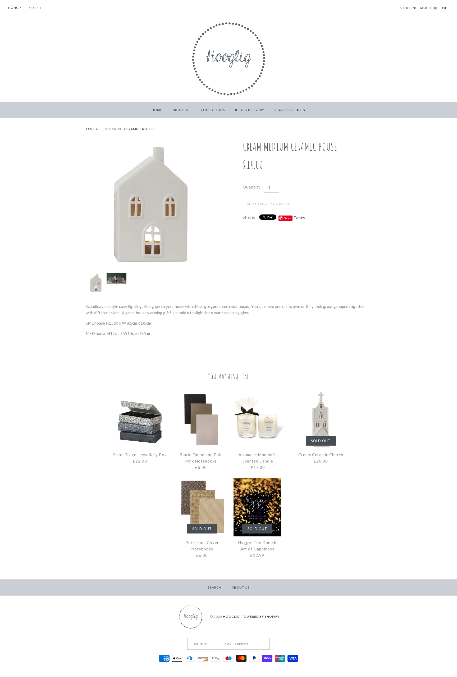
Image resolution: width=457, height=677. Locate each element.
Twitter (375, 8)
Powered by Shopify (260, 616)
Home (157, 110)
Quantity (252, 187)
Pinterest (382, 8)
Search (214, 587)
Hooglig (231, 616)
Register (283, 110)
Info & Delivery (249, 110)
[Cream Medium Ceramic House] (149, 143)
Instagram (388, 8)
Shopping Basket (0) (419, 8)
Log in (299, 110)
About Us (181, 110)
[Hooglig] (228, 20)
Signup (14, 8)
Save (287, 218)
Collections (213, 110)
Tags (92, 129)
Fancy (299, 217)
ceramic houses (139, 129)
